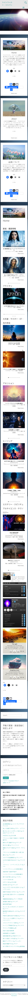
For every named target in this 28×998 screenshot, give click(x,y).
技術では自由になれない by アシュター (14, 891)
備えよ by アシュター (9, 855)
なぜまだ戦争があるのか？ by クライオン (14, 306)
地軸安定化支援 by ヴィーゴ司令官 (12, 899)
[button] (23, 257)
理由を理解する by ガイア (10, 943)
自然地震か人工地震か (14, 429)
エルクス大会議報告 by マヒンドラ (12, 857)
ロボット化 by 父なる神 (9, 882)
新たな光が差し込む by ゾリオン (12, 877)
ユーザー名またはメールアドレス (12, 765)
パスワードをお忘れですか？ (11, 780)
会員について (14, 162)
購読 (6, 969)
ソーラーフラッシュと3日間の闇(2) (14, 403)
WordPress (14, 994)
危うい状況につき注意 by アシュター (13, 938)
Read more (14, 93)
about (14, 119)
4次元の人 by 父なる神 (14, 343)
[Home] (14, 217)
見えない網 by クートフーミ (11, 845)
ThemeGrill (14, 995)
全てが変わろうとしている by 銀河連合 (14, 946)
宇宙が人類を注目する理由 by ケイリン (14, 915)
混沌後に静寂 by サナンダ (10, 901)
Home (14, 53)
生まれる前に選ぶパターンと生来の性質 (14, 461)
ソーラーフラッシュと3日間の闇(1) (13, 874)
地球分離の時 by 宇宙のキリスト (12, 935)
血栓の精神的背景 (14, 532)
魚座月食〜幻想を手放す (10, 871)
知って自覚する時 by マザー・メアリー (14, 275)
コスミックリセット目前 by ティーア (13, 922)
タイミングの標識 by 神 (9, 928)
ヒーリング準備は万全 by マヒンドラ (13, 925)
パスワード (6, 770)
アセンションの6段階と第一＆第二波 (13, 852)
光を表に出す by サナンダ (10, 884)
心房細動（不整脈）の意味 (14, 490)
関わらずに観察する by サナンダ (12, 842)
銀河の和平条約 (7, 904)
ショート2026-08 (8, 879)
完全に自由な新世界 (8, 930)
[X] (14, 84)
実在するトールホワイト (14, 560)
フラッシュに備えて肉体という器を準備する (14, 369)
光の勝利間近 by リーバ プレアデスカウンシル (14, 249)
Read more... (21, 253)
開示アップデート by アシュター (12, 941)
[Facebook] (10, 84)
